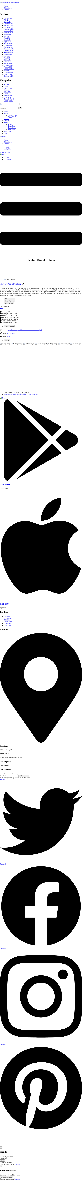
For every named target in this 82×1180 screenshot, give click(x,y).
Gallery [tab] (7, 340)
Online (6, 93)
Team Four (11, 129)
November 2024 (9, 49)
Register (17, 1164)
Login (7, 147)
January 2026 (8, 25)
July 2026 (7, 20)
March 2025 (8, 43)
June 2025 (7, 38)
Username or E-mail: (6, 1175)
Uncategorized (8, 101)
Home (6, 111)
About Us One (12, 115)
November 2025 (9, 29)
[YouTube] (2, 308)
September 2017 (9, 76)
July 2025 (7, 36)
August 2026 (8, 18)
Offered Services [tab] (10, 299)
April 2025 (7, 42)
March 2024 (8, 63)
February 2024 (8, 65)
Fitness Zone (8, 88)
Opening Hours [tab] (9, 303)
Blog (5, 133)
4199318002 (11, 333)
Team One (11, 124)
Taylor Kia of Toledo (10, 284)
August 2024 (8, 54)
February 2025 (8, 45)
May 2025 (7, 40)
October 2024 (8, 51)
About (6, 113)
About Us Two (13, 117)
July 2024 (7, 56)
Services (6, 119)
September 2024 (9, 52)
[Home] (3, 137)
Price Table (7, 131)
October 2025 (8, 31)
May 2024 (7, 60)
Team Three (12, 128)
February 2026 (8, 23)
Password (3, 1158)
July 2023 (7, 70)
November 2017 (9, 72)
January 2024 (8, 67)
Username (3, 1156)
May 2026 (7, 22)
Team (6, 122)
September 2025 (9, 32)
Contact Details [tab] (9, 326)
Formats (6, 90)
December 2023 (9, 69)
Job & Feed (7, 92)
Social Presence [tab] (9, 301)
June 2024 (7, 58)
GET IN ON (5, 484)
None (8, 337)
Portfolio (7, 120)
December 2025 (9, 27)
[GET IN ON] (41, 480)
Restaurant (7, 97)
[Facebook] (0, 308)
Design (6, 86)
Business (7, 84)
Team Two (11, 126)
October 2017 (8, 74)
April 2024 (7, 61)
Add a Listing (5, 152)
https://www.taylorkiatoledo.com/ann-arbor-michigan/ (25, 330)
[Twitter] (4, 308)
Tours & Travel (9, 99)
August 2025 (8, 34)
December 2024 (9, 47)
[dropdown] (41, 255)
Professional (8, 95)
